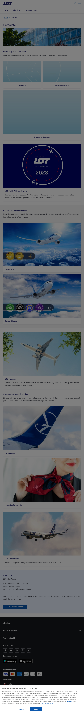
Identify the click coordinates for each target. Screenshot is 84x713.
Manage (21, 709)
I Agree (36, 709)
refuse (69, 701)
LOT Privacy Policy (47, 704)
